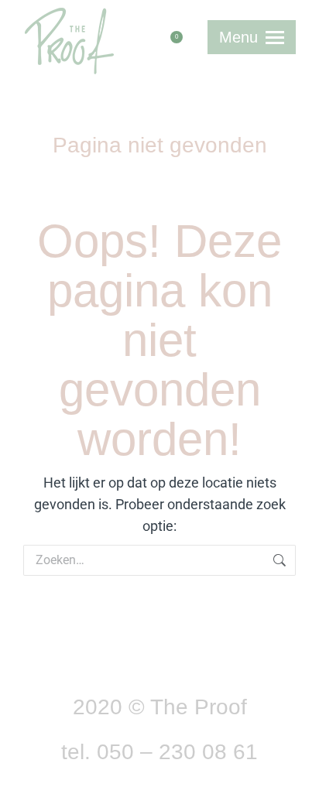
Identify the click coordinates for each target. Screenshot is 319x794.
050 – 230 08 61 (177, 752)
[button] (92, 10)
